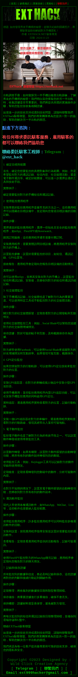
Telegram (24, 669)
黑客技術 (38, 3)
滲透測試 (24, 3)
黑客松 (50, 3)
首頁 (13, 3)
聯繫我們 (62, 3)
